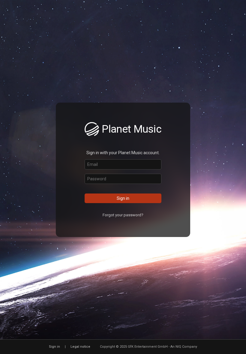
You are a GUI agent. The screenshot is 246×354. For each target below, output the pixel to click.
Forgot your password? (123, 215)
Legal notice (80, 347)
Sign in (123, 198)
